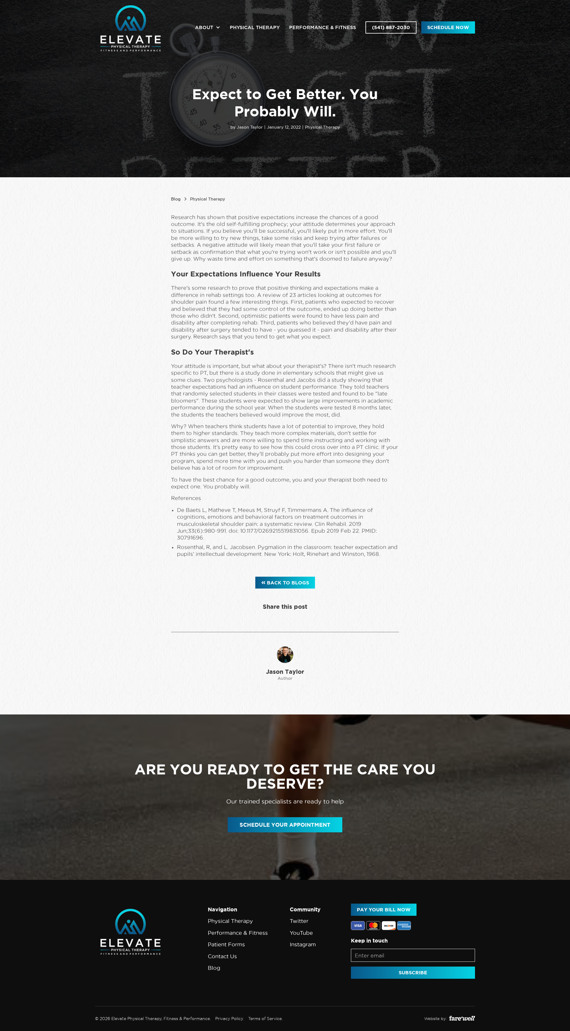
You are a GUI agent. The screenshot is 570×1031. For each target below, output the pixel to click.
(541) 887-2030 (391, 27)
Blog (214, 968)
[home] (130, 27)
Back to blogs (285, 582)
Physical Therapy (255, 27)
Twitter (299, 921)
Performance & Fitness (322, 27)
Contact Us (222, 956)
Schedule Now (448, 27)
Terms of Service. (265, 1018)
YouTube (301, 933)
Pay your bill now (384, 909)
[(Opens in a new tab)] (462, 1018)
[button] (207, 27)
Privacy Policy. (229, 1018)
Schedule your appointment (285, 825)
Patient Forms (226, 944)
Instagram (303, 944)
